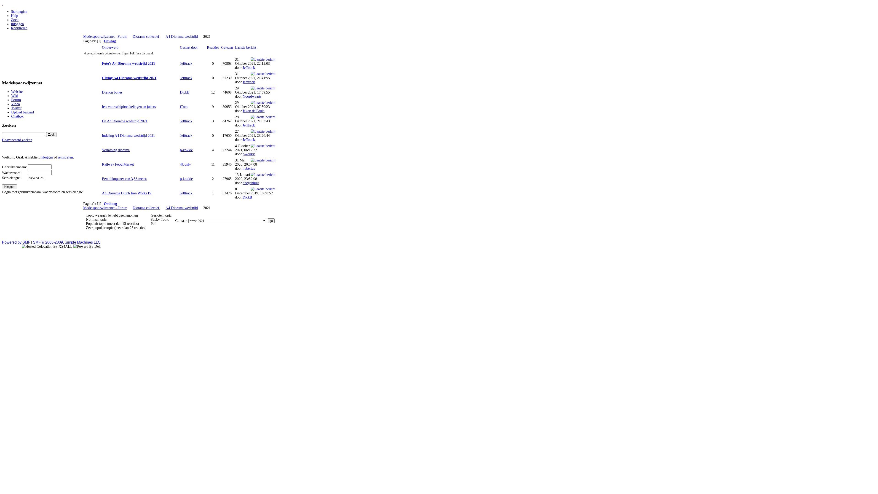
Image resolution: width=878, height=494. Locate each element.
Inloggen (17, 24)
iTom (183, 107)
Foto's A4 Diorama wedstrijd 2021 (128, 63)
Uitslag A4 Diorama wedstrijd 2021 (129, 78)
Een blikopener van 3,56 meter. (124, 179)
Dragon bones (112, 92)
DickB (185, 92)
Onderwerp (110, 47)
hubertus (249, 168)
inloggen (46, 157)
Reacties (213, 47)
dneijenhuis (251, 183)
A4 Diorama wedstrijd (182, 36)
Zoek (15, 20)
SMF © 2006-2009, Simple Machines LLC (67, 242)
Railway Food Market (118, 164)
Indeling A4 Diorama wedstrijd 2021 (128, 135)
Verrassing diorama (116, 150)
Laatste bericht (246, 47)
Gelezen (227, 47)
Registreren (19, 28)
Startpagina (19, 11)
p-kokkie (186, 150)
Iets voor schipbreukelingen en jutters (129, 107)
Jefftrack (186, 63)
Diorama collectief (146, 36)
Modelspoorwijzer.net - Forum (105, 36)
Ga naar (181, 221)
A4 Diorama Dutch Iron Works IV (127, 193)
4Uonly (185, 164)
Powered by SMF (16, 242)
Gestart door (189, 47)
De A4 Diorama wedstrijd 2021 (124, 121)
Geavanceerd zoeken (17, 140)
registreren (65, 157)
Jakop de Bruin (254, 111)
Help (14, 16)
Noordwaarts (252, 96)
